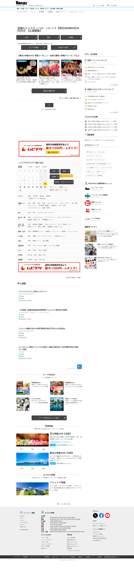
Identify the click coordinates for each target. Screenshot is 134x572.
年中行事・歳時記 (43, 205)
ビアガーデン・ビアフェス (94, 156)
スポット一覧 (44, 542)
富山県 (32, 8)
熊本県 (64, 531)
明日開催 (41, 12)
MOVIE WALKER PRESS (99, 538)
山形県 (68, 517)
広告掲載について (89, 557)
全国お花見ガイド (71, 539)
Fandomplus (24, 529)
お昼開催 (50, 12)
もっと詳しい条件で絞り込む (70, 98)
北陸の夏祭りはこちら (60, 463)
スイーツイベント (107, 167)
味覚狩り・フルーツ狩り (58, 205)
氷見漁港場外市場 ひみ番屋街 (96, 96)
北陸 (18, 8)
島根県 (68, 528)
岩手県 (60, 517)
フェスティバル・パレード (46, 212)
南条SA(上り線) (92, 106)
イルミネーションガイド (73, 550)
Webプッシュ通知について (100, 525)
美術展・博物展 (37, 224)
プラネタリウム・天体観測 (94, 175)
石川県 (22, 8)
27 (33, 187)
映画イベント (32, 226)
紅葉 (43, 203)
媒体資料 (80, 557)
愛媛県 (56, 530)
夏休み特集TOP (49, 91)
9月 (30, 167)
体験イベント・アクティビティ (42, 236)
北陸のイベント (60, 12)
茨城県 (78, 519)
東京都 (51, 519)
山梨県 (51, 521)
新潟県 (60, 521)
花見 (34, 203)
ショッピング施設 (54, 245)
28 (37, 187)
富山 (32, 449)
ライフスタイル (24, 522)
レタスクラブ (96, 532)
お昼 (35, 259)
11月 (44, 167)
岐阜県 (56, 523)
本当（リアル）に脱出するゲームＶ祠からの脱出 (102, 74)
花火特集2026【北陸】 (61, 433)
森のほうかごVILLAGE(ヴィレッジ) (98, 103)
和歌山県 (69, 526)
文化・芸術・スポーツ (21, 226)
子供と (35, 250)
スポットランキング (46, 544)
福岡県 (51, 531)
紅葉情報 (69, 548)
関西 (42, 526)
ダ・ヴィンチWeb (97, 534)
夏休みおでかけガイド (73, 546)
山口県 (60, 528)
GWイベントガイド (72, 542)
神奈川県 (56, 519)
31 (20, 190)
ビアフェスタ (91, 82)
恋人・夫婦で (43, 250)
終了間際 (46, 241)
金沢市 (27, 8)
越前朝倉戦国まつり (93, 70)
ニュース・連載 (100, 5)
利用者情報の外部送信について (112, 557)
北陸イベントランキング (97, 60)
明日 (48, 37)
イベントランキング (46, 539)
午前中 (30, 259)
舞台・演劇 (41, 226)
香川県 (51, 530)
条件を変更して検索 (74, 277)
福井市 (47, 8)
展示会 (64, 231)
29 (41, 187)
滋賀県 (74, 526)
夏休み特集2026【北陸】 (62, 453)
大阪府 (51, 526)
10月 (36, 167)
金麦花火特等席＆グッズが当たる (60, 442)
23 (45, 183)
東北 (42, 517)
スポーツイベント (49, 224)
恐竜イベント (100, 171)
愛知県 (51, 523)
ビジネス (22, 524)
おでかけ (22, 516)
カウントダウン (65, 203)
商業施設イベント (47, 219)
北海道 (43, 516)
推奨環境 (47, 557)
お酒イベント (90, 171)
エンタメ (22, 520)
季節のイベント (21, 203)
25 (24, 187)
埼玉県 (65, 519)
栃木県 (74, 519)
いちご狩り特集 (71, 537)
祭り (66, 190)
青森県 (56, 517)
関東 (42, 519)
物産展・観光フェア (56, 190)
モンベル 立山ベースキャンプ (96, 99)
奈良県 (64, 526)
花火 (39, 203)
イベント (33, 12)
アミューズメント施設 (39, 245)
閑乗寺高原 (91, 109)
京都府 (56, 526)
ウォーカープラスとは (99, 523)
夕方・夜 (41, 259)
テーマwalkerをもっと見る (49, 418)
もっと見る (113, 85)
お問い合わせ (55, 557)
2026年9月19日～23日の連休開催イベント (99, 163)
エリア (20, 196)
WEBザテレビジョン (98, 536)
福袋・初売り (46, 208)
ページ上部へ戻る (64, 504)
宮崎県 (73, 531)
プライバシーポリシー (36, 557)
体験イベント (63, 187)
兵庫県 (60, 526)
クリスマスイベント (34, 208)
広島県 (51, 528)
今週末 (70, 37)
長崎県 (60, 531)
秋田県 (64, 517)
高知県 (64, 530)
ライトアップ (32, 205)
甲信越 (43, 521)
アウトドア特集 (57, 482)
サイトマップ (17, 557)
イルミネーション (52, 203)
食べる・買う (21, 218)
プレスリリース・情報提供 (68, 557)
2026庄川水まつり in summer (96, 67)
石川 (21, 449)
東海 (42, 523)
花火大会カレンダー (72, 544)
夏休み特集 (60, 8)
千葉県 (61, 519)
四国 (42, 530)
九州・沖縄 (44, 532)
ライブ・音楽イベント (64, 224)
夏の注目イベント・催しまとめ (95, 152)
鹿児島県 (77, 531)
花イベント (53, 187)
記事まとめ (23, 526)
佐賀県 (56, 531)
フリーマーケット (49, 217)
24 (20, 187)
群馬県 (70, 519)
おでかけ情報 (113, 5)
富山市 (37, 8)
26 (28, 187)
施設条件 (21, 245)
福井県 (42, 8)
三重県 (60, 523)
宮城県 (51, 517)
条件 (19, 241)
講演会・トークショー (53, 231)
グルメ (21, 518)
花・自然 (74, 203)
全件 (29, 203)
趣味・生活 (21, 231)
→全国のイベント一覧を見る (37, 198)
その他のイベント (59, 236)
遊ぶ (35, 255)
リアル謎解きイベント (93, 167)
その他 (20, 236)
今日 (26, 37)
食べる (30, 255)
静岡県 (64, 523)
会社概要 (99, 557)
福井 (43, 449)
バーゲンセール (37, 217)
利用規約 (25, 557)
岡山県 (56, 528)
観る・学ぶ (42, 255)
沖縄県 (82, 531)
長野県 (56, 521)
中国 (42, 528)
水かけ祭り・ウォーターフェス (95, 160)
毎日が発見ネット (97, 540)
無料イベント (37, 241)
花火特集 (52, 8)
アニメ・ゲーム (72, 231)
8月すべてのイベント (63, 182)
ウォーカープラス (22, 12)
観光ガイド (44, 548)
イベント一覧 (44, 537)
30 (45, 187)
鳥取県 (64, 528)
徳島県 (60, 530)
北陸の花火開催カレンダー (61, 445)
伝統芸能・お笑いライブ (54, 226)
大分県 (68, 531)
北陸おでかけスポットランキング (100, 89)
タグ (19, 250)
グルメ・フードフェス (64, 217)
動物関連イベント (38, 231)
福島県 (73, 517)
